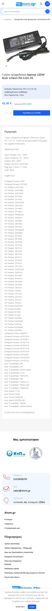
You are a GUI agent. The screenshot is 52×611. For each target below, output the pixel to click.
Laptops (8, 19)
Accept (32, 607)
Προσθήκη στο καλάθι (32, 113)
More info (20, 607)
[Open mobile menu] (3, 3)
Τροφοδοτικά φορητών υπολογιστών (32, 19)
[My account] (41, 3)
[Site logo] (26, 3)
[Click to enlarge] (6, 66)
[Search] (47, 11)
